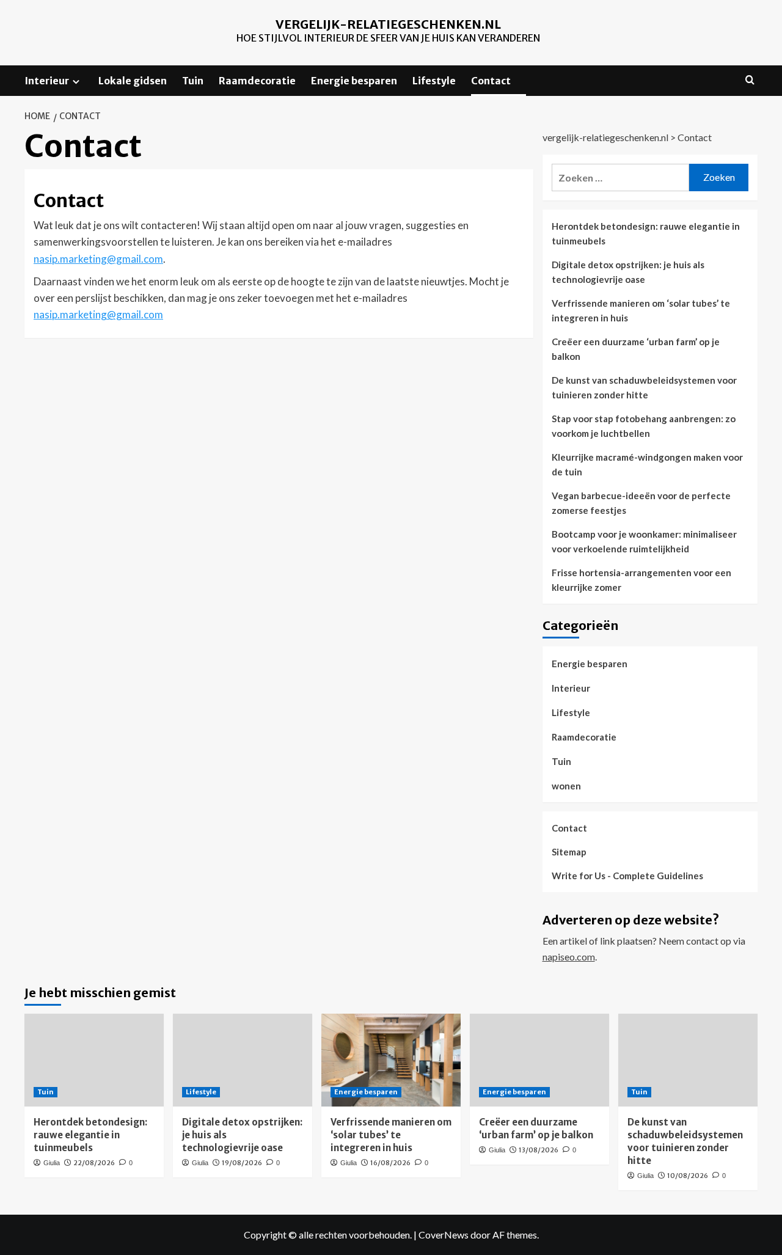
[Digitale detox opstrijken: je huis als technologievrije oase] (242, 1060)
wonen (566, 785)
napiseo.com (569, 956)
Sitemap (569, 851)
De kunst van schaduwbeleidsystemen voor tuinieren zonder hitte (644, 387)
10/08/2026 (687, 1175)
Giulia (51, 1162)
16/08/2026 (390, 1162)
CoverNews (443, 1234)
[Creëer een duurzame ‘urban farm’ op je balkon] (539, 1060)
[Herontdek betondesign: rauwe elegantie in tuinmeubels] (94, 1060)
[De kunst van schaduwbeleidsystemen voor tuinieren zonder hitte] (688, 1060)
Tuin (192, 81)
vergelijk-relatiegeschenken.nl (388, 24)
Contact (491, 81)
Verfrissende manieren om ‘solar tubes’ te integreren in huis (641, 310)
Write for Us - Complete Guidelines (627, 875)
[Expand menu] (76, 81)
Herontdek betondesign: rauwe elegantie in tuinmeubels (646, 233)
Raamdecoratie (257, 81)
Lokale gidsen (132, 81)
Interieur (46, 81)
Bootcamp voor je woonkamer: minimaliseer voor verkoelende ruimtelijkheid (644, 541)
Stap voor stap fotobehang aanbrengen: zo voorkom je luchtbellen (644, 426)
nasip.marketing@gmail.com (98, 258)
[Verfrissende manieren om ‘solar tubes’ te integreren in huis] (391, 1060)
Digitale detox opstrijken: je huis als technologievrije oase (628, 272)
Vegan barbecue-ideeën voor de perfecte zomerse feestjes (641, 503)
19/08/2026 (242, 1162)
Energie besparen (354, 81)
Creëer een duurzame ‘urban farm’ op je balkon (636, 349)
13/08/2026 (538, 1150)
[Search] (750, 80)
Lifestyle (434, 81)
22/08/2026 (94, 1162)
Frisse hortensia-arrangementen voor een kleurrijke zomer (641, 580)
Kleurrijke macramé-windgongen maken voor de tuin (647, 464)
